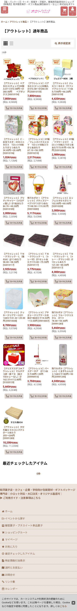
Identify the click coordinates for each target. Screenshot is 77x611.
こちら (63, 606)
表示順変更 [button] (64, 43)
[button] (4, 9)
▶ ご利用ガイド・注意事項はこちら (20, 498)
